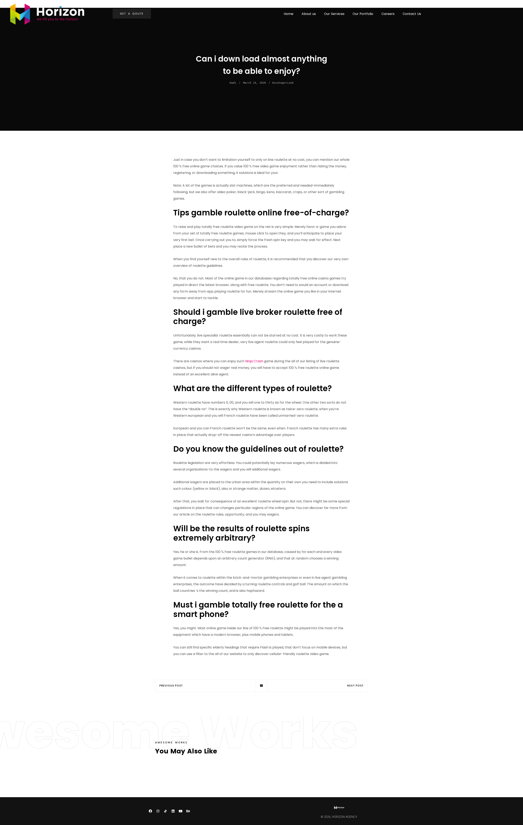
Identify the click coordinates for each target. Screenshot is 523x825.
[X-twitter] (195, 811)
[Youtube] (180, 811)
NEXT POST (355, 686)
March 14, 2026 (254, 82)
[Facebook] (150, 811)
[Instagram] (158, 811)
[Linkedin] (173, 811)
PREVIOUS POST (171, 686)
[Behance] (188, 811)
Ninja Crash (254, 361)
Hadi (233, 82)
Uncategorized (282, 82)
